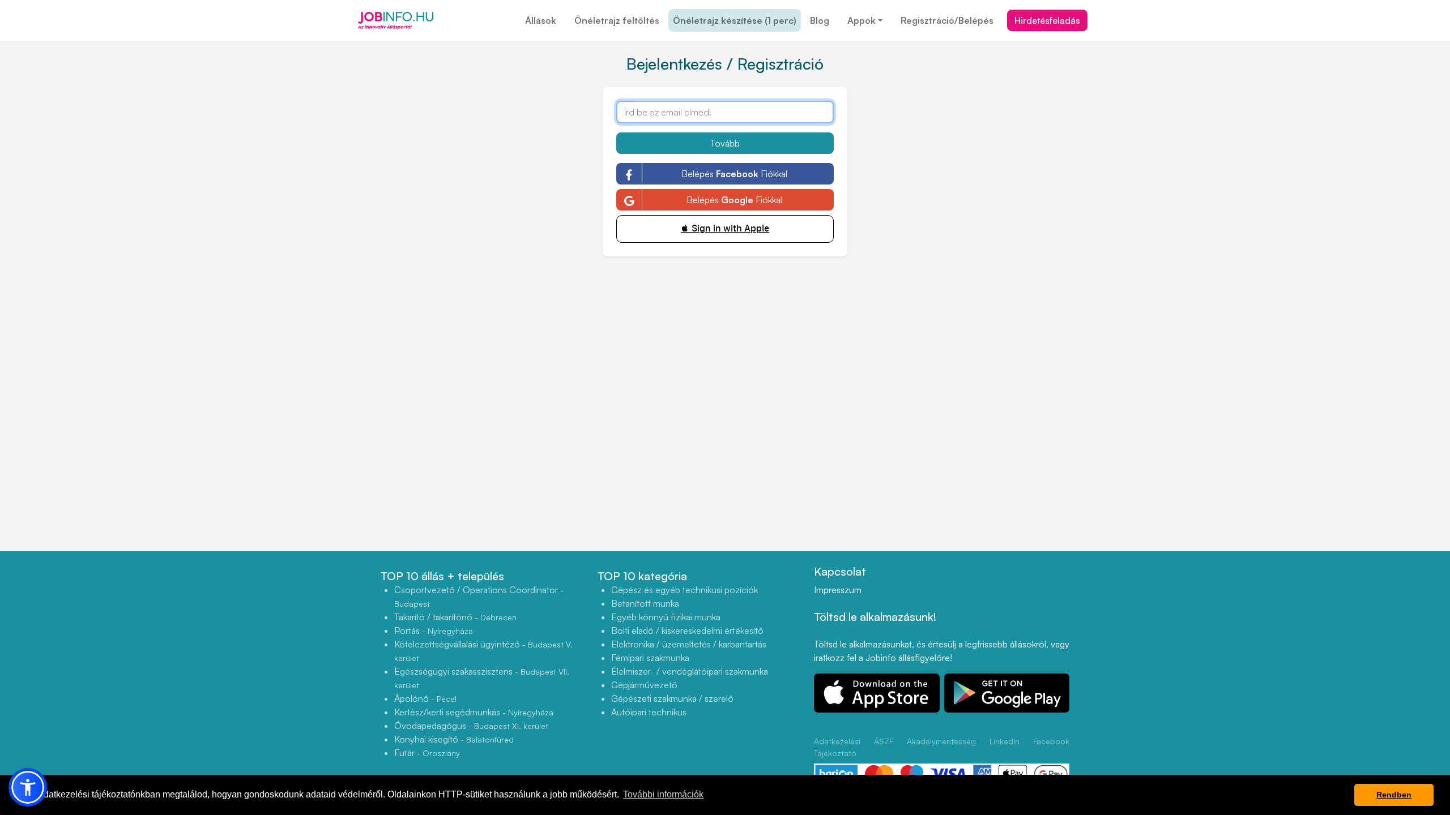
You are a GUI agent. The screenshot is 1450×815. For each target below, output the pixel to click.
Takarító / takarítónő (455, 617)
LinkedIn (1005, 741)
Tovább (725, 143)
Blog (819, 20)
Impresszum (838, 589)
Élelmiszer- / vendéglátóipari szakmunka (689, 671)
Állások (540, 20)
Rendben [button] (1393, 794)
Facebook (1051, 741)
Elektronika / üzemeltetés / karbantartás (688, 644)
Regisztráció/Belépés (947, 20)
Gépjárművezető (644, 684)
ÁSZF (883, 741)
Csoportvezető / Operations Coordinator (479, 596)
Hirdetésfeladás (1047, 20)
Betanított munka (645, 603)
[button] (27, 787)
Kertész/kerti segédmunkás (473, 712)
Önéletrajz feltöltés (616, 20)
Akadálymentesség (941, 741)
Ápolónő (425, 698)
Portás (433, 630)
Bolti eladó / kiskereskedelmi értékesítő (687, 630)
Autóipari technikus (648, 712)
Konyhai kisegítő (454, 739)
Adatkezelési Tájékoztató (837, 747)
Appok (861, 20)
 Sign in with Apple (725, 228)
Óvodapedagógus (471, 725)
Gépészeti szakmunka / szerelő (672, 698)
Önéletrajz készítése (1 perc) (734, 20)
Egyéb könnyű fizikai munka (665, 617)
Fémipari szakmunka (650, 657)
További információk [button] (663, 794)
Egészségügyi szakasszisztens (481, 678)
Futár (427, 752)
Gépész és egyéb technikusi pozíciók (684, 589)
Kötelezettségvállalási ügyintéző (483, 650)
